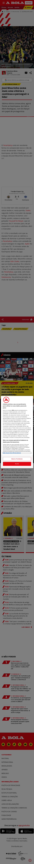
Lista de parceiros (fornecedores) (12, 452)
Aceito (17, 463)
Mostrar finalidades (17, 459)
